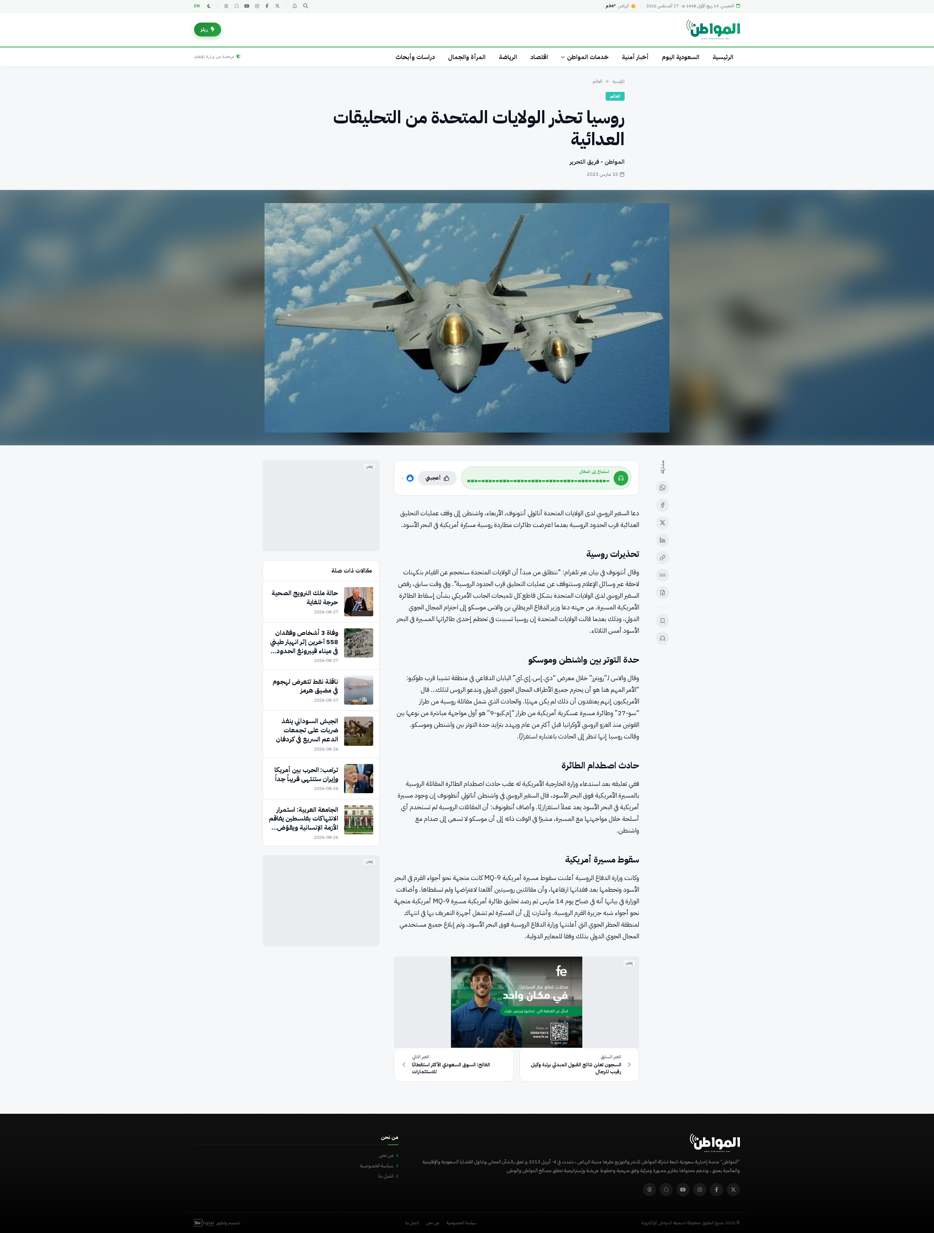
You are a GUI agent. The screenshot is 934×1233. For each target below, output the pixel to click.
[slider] (538, 481)
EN (197, 6)
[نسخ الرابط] (662, 557)
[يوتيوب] (246, 6)
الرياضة (508, 57)
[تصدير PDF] (662, 592)
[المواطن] (713, 29)
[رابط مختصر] (662, 575)
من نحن (386, 1155)
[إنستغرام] (257, 6)
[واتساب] (662, 487)
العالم (597, 81)
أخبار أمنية (635, 57)
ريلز (204, 29)
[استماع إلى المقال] (662, 638)
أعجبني (433, 478)
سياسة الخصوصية (377, 1165)
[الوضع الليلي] (209, 6)
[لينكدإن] (662, 540)
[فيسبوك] (267, 6)
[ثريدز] (226, 6)
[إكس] (662, 522)
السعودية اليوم (680, 57)
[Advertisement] (321, 505)
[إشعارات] (294, 6)
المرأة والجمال (467, 57)
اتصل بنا (386, 1175)
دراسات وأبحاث (415, 57)
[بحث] (305, 6)
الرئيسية (723, 57)
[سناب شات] (236, 6)
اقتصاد (539, 57)
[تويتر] (277, 6)
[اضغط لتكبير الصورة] (467, 317)
